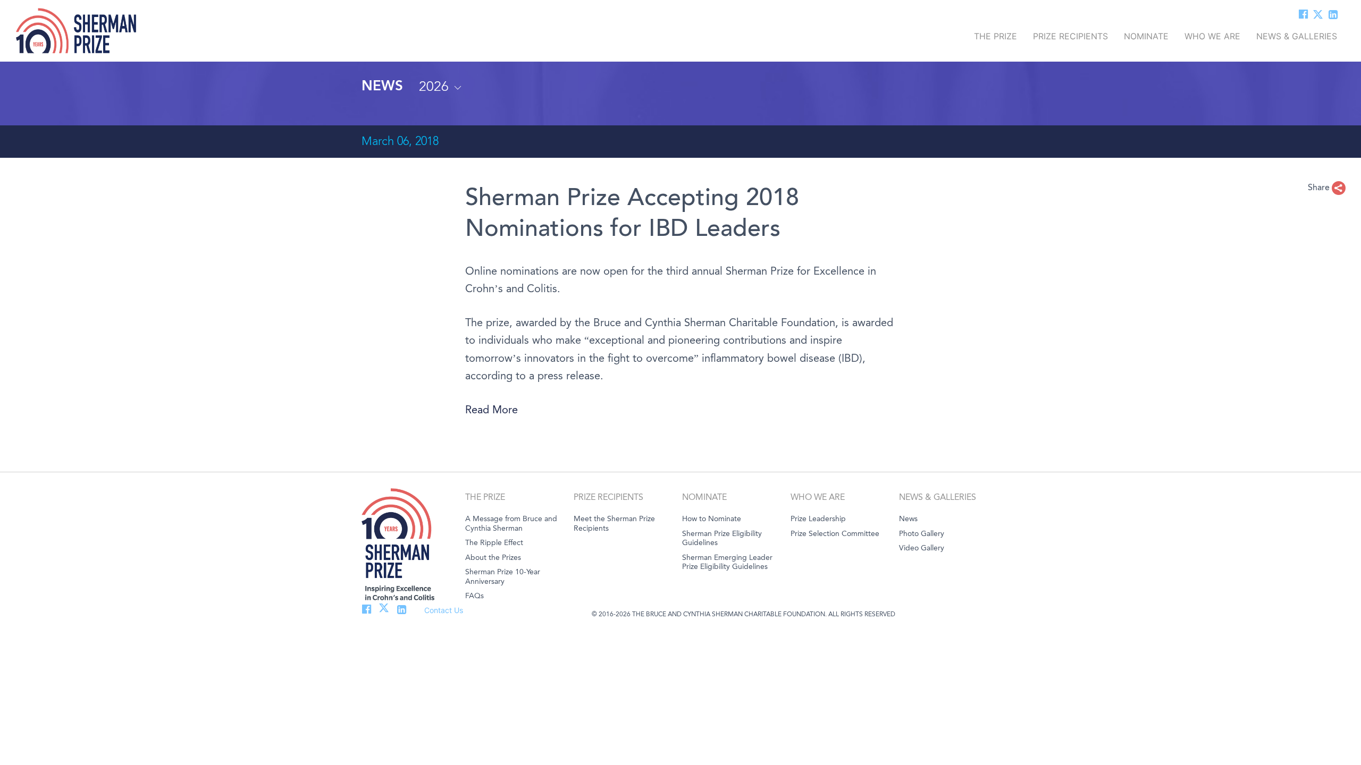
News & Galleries (1296, 34)
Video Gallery (921, 548)
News (908, 519)
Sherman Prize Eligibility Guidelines (722, 538)
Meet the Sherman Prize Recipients (614, 523)
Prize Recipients (1070, 34)
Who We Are (1212, 34)
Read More (491, 410)
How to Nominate (711, 519)
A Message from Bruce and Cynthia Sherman (511, 523)
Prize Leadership (818, 519)
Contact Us (443, 610)
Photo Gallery (921, 534)
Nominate (1146, 34)
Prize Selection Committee (835, 534)
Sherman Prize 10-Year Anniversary (502, 576)
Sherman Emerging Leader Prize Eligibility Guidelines (727, 562)
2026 (435, 87)
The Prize (995, 34)
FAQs (474, 596)
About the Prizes (493, 557)
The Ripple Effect (494, 543)
